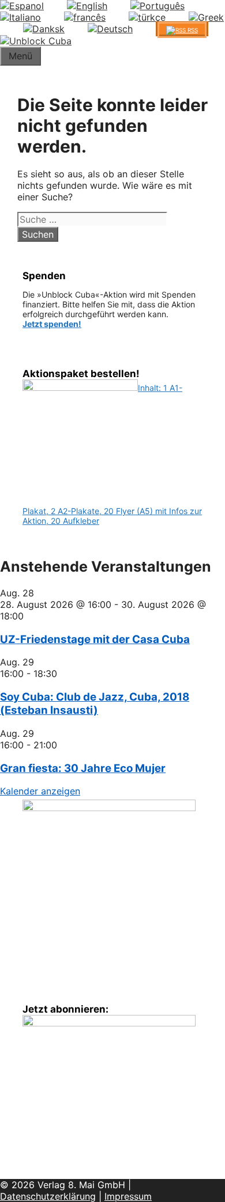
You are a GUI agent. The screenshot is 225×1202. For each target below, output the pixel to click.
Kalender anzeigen (40, 791)
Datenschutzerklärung (48, 1196)
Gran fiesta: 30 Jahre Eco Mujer (83, 768)
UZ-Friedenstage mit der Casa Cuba (95, 639)
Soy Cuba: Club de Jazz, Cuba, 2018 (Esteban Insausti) (94, 703)
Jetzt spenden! (51, 324)
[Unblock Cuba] (36, 41)
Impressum (128, 1196)
